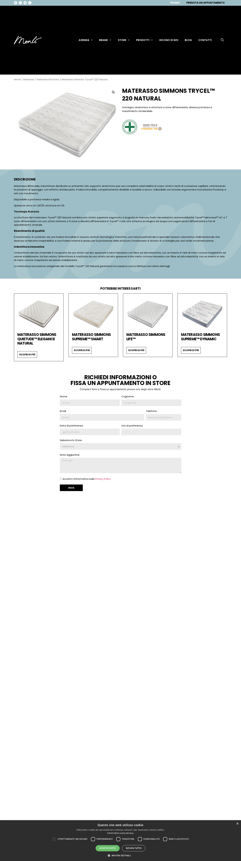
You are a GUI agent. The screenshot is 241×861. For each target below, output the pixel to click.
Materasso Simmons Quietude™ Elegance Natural (36, 339)
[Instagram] (20, 2)
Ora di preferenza (132, 425)
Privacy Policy (103, 479)
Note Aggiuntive (70, 455)
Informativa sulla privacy (120, 833)
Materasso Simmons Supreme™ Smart (91, 337)
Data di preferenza (71, 425)
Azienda (84, 40)
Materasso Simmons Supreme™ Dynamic (200, 337)
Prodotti (142, 40)
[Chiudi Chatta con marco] (232, 804)
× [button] (237, 823)
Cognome (127, 396)
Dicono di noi (168, 40)
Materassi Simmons (48, 79)
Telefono (151, 411)
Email (63, 411)
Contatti (205, 40)
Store (122, 40)
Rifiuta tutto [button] (133, 848)
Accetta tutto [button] (107, 848)
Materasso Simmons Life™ (145, 337)
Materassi (28, 79)
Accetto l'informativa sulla (87, 479)
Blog (188, 40)
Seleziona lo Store (71, 440)
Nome (63, 396)
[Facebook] (15, 2)
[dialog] (120, 840)
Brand (103, 40)
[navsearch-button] (222, 40)
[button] (113, 92)
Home (17, 79)
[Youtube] (25, 2)
